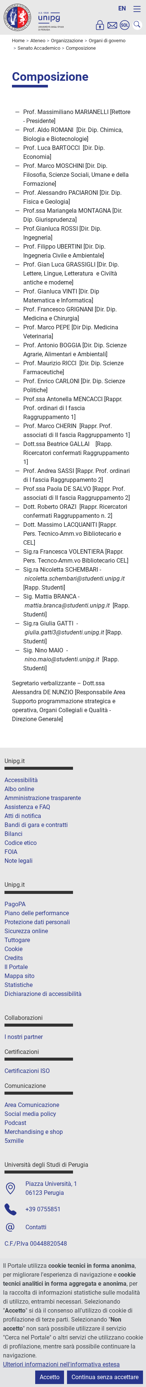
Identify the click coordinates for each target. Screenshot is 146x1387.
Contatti (35, 1227)
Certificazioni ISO (27, 1070)
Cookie (13, 949)
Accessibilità (21, 780)
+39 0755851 (43, 1209)
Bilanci (13, 833)
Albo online (19, 789)
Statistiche (18, 984)
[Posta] (112, 25)
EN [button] (122, 8)
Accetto (50, 1377)
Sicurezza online (26, 931)
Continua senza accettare (105, 1377)
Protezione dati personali (37, 922)
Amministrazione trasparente (42, 798)
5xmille (14, 1140)
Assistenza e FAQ (27, 807)
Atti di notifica (22, 815)
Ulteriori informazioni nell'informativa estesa (61, 1364)
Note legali (18, 860)
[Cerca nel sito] (137, 25)
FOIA (10, 851)
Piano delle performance (36, 913)
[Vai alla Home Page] (34, 17)
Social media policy (30, 1113)
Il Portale (16, 967)
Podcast (15, 1122)
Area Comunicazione (31, 1104)
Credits (13, 958)
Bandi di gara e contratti (36, 824)
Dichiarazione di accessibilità (43, 993)
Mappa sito (19, 975)
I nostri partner (23, 1036)
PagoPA (14, 904)
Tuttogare (17, 940)
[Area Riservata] (100, 25)
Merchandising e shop (33, 1131)
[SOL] (125, 25)
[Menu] (137, 9)
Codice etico (20, 842)
